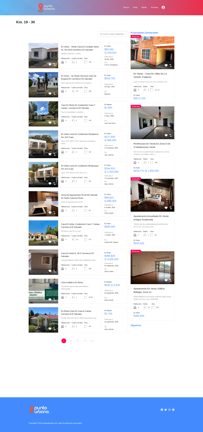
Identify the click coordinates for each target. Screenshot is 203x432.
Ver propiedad (43, 63)
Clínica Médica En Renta (72, 282)
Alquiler (144, 7)
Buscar (126, 7)
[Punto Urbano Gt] (46, 11)
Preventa (154, 7)
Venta (135, 7)
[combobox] (112, 34)
